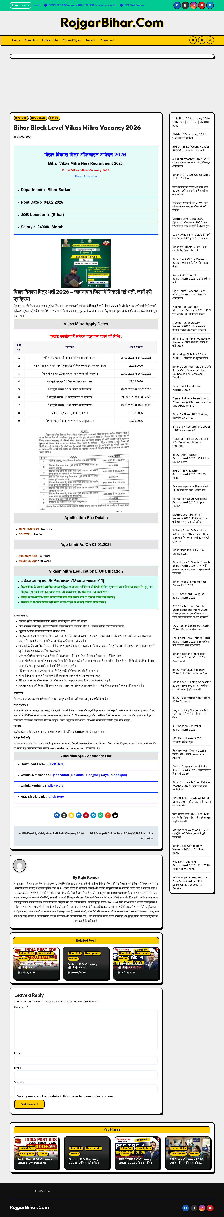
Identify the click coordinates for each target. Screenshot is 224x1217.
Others (54, 118)
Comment (21, 1007)
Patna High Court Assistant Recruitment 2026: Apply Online (189, 502)
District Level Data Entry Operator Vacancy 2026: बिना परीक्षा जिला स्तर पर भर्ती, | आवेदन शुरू (190, 222)
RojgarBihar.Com (112, 22)
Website (19, 1082)
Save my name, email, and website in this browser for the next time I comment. (66, 1096)
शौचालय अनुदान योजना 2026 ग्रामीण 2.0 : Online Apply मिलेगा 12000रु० (191, 442)
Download (107, 40)
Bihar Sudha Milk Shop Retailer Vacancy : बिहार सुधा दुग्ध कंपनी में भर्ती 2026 (191, 342)
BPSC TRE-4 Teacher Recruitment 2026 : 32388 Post (189, 474)
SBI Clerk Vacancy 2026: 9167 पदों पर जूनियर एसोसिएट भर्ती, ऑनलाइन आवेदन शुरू (191, 162)
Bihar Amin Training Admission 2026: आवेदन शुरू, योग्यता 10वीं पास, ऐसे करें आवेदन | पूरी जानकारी (191, 685)
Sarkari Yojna (72, 40)
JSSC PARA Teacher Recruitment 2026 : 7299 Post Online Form (191, 458)
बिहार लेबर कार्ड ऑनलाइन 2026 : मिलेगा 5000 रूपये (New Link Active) (189, 754)
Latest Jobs (50, 40)
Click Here (56, 796)
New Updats (38, 118)
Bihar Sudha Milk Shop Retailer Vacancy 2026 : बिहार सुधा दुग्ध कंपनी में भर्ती (191, 786)
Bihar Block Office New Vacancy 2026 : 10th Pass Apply (188, 849)
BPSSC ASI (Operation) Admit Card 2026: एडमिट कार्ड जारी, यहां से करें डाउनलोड (191, 802)
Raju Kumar (88, 877)
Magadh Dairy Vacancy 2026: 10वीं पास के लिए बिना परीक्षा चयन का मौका (190, 714)
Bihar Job (31, 40)
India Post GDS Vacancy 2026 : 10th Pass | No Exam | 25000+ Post (191, 122)
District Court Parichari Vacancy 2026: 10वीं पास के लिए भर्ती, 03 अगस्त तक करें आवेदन (190, 518)
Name (17, 1053)
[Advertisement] (112, 86)
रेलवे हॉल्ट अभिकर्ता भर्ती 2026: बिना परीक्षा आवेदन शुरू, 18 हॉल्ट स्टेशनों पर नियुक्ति (191, 206)
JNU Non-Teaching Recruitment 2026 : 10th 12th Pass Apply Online (191, 865)
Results (91, 40)
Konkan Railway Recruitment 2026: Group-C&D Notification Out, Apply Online (191, 402)
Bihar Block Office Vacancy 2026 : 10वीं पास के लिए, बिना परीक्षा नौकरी (190, 263)
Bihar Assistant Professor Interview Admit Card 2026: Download (189, 657)
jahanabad (61, 775)
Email (17, 1067)
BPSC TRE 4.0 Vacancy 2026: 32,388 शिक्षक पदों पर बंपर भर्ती (135, 1162)
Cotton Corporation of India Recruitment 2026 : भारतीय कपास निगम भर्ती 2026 (191, 770)
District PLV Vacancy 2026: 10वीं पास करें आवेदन (84, 1161)
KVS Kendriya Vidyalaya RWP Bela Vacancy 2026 (52, 833)
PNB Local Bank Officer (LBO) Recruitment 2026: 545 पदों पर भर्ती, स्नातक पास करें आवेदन (191, 641)
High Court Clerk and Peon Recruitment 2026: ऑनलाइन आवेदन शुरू (189, 294)
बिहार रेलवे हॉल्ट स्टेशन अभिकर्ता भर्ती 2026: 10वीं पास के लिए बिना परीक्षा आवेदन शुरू (190, 191)
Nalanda (77, 775)
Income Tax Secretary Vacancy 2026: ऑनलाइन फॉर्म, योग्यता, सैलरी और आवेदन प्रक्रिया (189, 326)
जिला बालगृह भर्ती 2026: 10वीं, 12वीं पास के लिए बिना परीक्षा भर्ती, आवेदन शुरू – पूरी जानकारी (191, 818)
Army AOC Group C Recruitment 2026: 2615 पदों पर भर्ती (191, 279)
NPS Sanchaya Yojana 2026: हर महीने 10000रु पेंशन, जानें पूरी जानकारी (190, 833)
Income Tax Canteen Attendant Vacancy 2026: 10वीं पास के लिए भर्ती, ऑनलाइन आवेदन (191, 310)
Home (16, 40)
